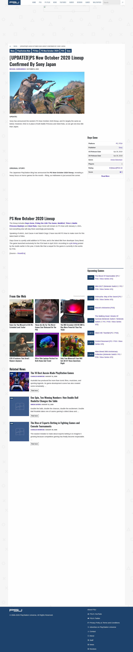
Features (63, 2)
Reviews (79, 2)
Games (87, 2)
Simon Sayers (36, 404)
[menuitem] (34, 2)
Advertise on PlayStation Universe (102, 627)
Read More (105, 176)
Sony (69, 50)
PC (117, 143)
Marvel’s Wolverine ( (103, 308)
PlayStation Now (23, 50)
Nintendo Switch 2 (111, 286)
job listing (73, 243)
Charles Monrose (37, 376)
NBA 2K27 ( (99, 286)
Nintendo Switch (108, 319)
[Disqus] (47, 525)
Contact (92, 631)
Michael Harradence (18, 69)
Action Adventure (116, 160)
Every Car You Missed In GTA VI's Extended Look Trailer (21, 326)
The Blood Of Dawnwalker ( (105, 276)
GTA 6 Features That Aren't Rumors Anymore (19, 359)
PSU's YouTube (95, 614)
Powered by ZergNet (79, 296)
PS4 (62, 50)
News (55, 2)
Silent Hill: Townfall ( (103, 333)
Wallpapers (97, 2)
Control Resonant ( (102, 341)
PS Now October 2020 (50, 50)
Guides (71, 2)
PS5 (40, 2)
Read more (34, 390)
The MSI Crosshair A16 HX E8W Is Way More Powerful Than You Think (72, 327)
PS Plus (47, 2)
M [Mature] (113, 168)
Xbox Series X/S (106, 279)
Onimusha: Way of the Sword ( (107, 297)
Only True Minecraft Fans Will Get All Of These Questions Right (71, 360)
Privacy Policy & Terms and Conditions (104, 623)
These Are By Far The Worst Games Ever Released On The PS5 (45, 327)
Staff (91, 640)
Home (34, 2)
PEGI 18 (119, 168)
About (91, 636)
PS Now (36, 50)
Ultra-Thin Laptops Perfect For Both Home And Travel (46, 359)
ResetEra (21, 253)
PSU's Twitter (94, 618)
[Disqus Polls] (47, 474)
